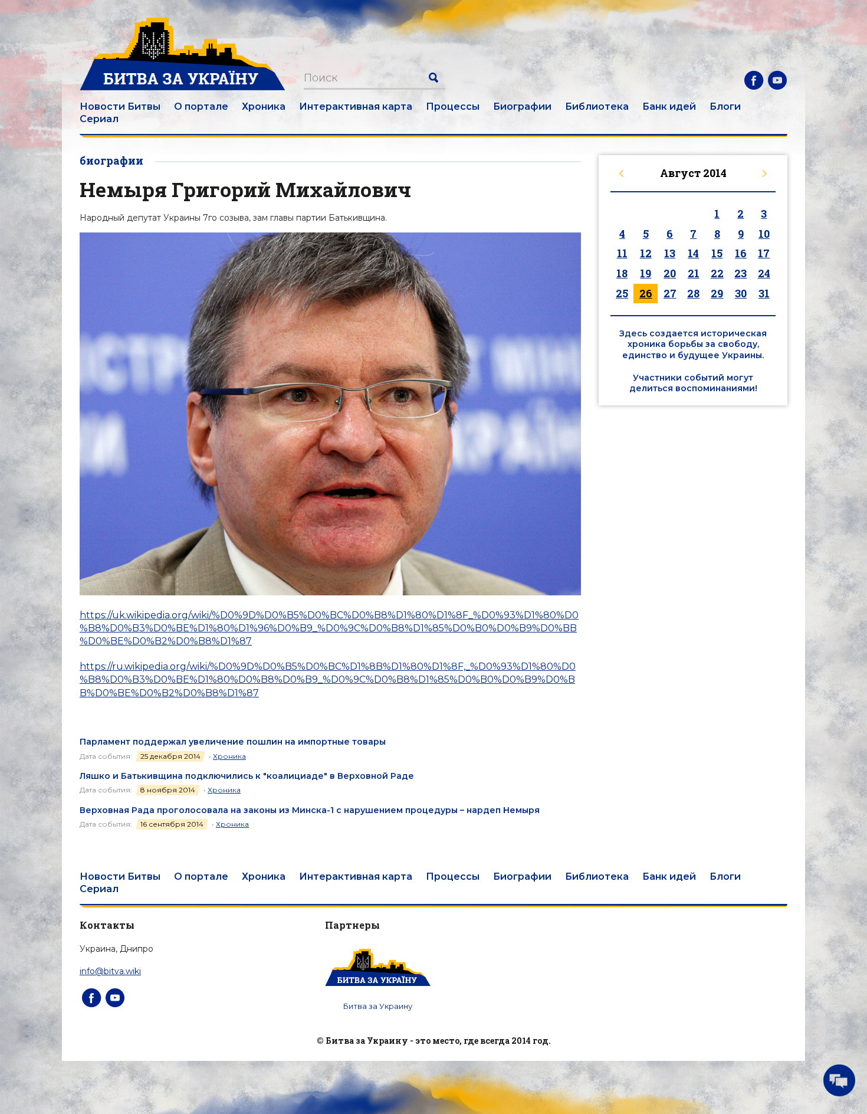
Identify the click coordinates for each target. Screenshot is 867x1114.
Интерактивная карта (355, 106)
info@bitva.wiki (110, 971)
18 (622, 273)
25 (622, 293)
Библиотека (597, 106)
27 (670, 293)
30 (741, 293)
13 (669, 253)
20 (670, 273)
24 (764, 273)
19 (645, 273)
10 (764, 234)
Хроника (263, 106)
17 (764, 253)
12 (646, 253)
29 (717, 293)
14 (693, 253)
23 (740, 273)
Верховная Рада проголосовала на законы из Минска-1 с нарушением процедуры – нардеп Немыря (310, 810)
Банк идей (669, 106)
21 (693, 273)
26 (645, 293)
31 (764, 293)
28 (693, 293)
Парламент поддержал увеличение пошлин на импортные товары (233, 741)
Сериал (99, 118)
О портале (201, 106)
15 (716, 253)
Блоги (725, 106)
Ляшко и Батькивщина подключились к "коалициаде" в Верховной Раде (247, 776)
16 (741, 253)
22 (717, 273)
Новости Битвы (120, 106)
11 (622, 253)
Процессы (453, 106)
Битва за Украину (377, 1006)
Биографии (522, 106)
